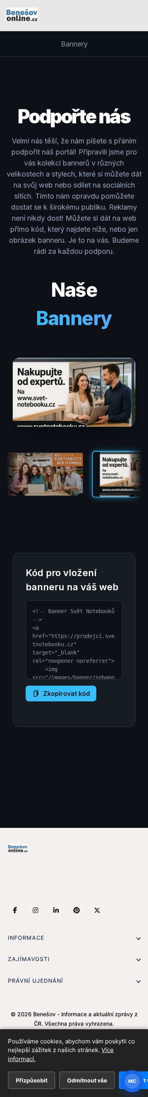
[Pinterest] (76, 910)
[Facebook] (15, 910)
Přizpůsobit (31, 1080)
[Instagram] (35, 910)
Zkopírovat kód (66, 693)
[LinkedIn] (56, 910)
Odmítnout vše (87, 1080)
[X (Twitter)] (97, 910)
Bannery (74, 44)
